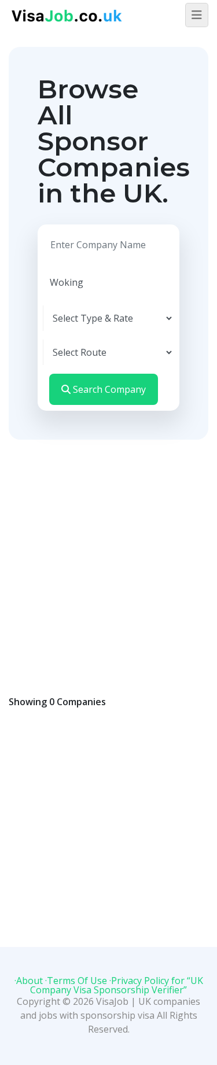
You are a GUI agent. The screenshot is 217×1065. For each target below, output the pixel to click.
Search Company (108, 389)
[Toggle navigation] (196, 15)
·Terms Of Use (76, 980)
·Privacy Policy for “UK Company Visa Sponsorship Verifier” (116, 985)
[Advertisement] (108, 553)
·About (28, 980)
